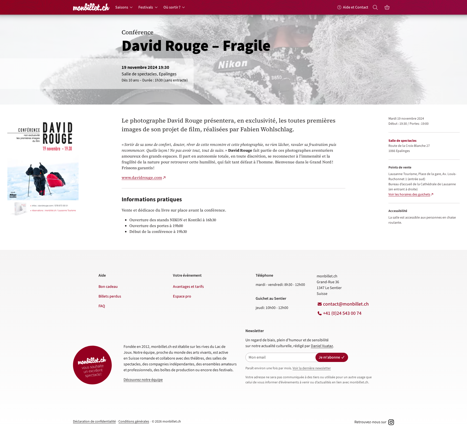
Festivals (145, 7)
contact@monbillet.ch (346, 304)
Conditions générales (133, 421)
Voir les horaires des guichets (409, 194)
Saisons (121, 7)
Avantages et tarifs (188, 286)
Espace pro (182, 296)
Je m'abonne (329, 357)
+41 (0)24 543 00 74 (342, 313)
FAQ (102, 306)
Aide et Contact (355, 7)
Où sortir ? (171, 7)
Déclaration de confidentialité (94, 421)
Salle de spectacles (402, 140)
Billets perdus (110, 296)
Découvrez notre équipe (143, 379)
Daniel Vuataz (322, 346)
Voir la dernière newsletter (312, 368)
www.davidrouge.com (142, 177)
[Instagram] (390, 422)
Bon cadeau (108, 286)
